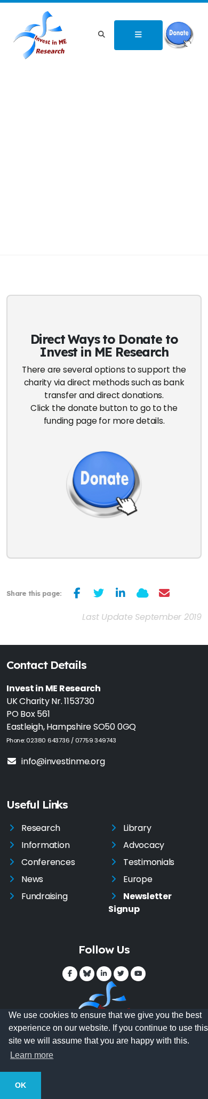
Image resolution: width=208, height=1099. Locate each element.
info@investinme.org (63, 761)
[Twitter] (121, 973)
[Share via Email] (164, 593)
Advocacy (143, 845)
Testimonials (148, 862)
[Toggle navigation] (138, 35)
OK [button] (20, 1085)
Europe (138, 879)
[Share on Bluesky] (142, 593)
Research (40, 828)
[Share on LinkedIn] (120, 593)
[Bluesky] (86, 973)
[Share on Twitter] (99, 593)
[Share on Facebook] (77, 593)
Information (45, 845)
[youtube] (138, 973)
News (32, 879)
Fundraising (44, 896)
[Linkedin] (104, 973)
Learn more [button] (31, 1055)
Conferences (48, 862)
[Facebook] (69, 973)
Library (137, 828)
